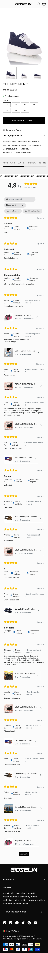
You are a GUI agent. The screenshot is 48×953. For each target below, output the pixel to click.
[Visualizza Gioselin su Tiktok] (11, 923)
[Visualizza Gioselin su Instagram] (5, 923)
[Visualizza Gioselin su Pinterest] (29, 923)
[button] (38, 4)
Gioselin (12, 936)
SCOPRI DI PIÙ (26, 152)
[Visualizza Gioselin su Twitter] (23, 923)
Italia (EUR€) (11, 931)
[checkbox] (32, 211)
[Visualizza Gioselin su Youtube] (35, 923)
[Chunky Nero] (11, 73)
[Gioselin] (24, 4)
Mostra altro (24, 854)
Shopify (38, 939)
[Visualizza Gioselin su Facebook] (17, 923)
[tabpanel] (24, 528)
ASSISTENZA (8, 879)
